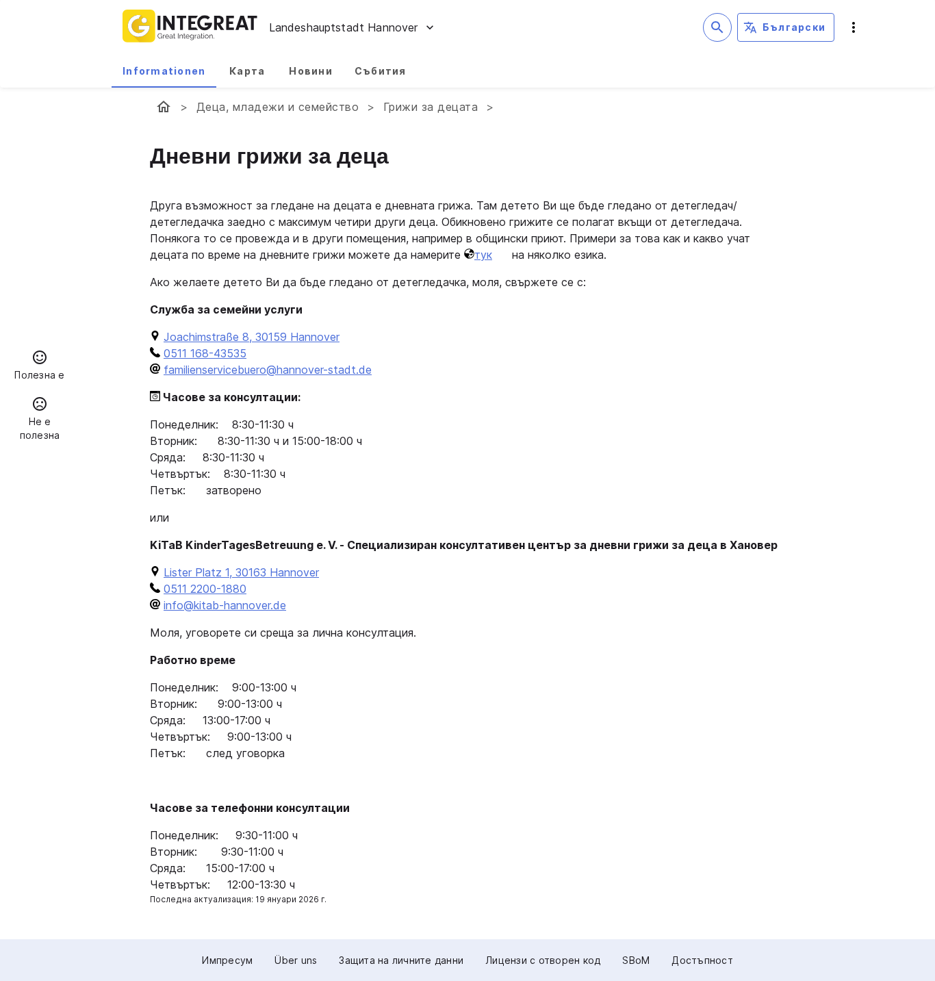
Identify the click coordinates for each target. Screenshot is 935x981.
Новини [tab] (311, 71)
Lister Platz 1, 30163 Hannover (241, 572)
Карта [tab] (247, 71)
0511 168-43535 (205, 353)
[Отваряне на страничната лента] (853, 27)
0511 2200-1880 (205, 589)
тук (483, 255)
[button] (39, 367)
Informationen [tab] (164, 71)
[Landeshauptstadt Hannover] (163, 106)
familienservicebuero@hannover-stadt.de (268, 370)
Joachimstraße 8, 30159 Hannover (252, 337)
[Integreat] (190, 27)
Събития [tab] (381, 71)
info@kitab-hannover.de (225, 605)
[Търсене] (717, 27)
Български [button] (794, 27)
